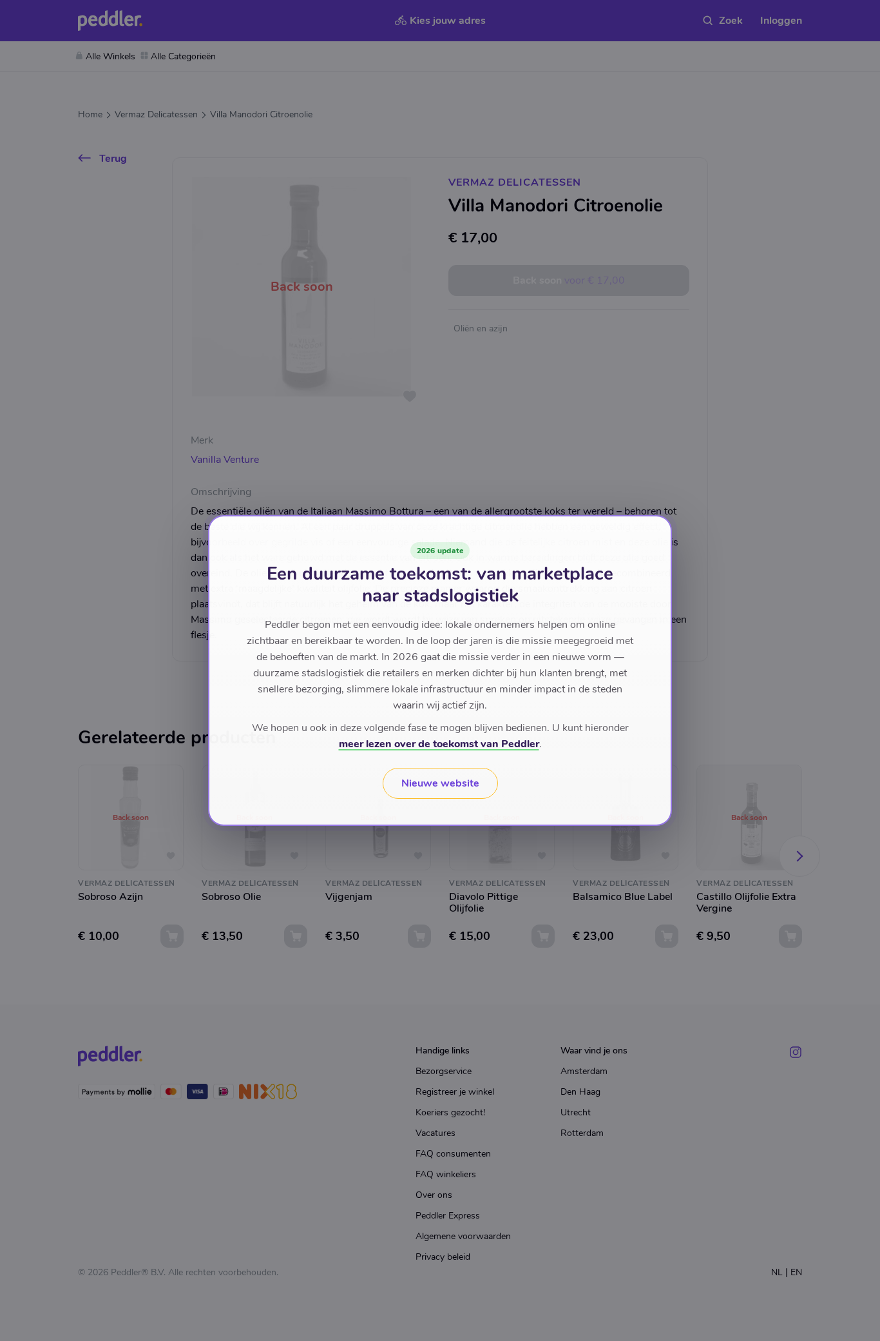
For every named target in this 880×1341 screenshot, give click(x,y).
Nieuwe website (440, 783)
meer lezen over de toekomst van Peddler (439, 744)
